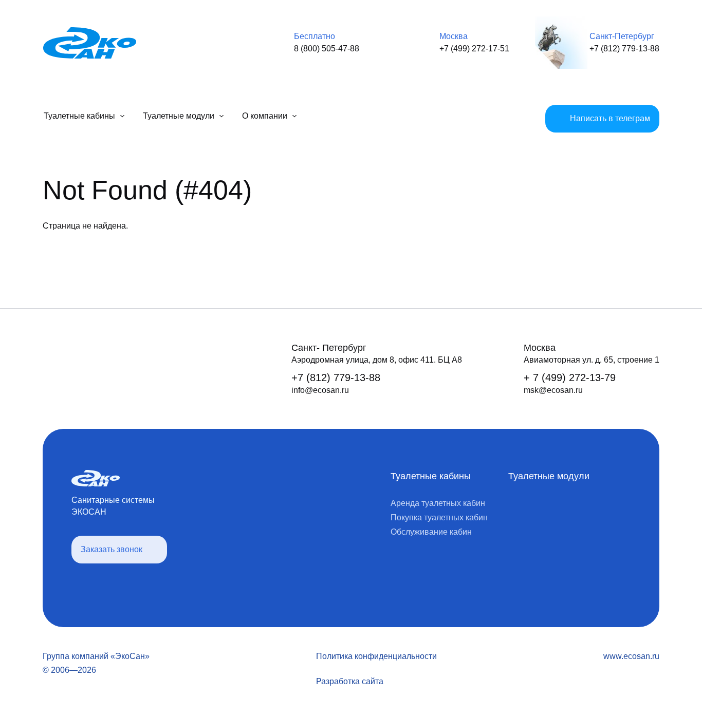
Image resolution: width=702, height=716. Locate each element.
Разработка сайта (349, 681)
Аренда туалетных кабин (438, 503)
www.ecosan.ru (631, 656)
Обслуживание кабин (431, 531)
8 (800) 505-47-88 (326, 49)
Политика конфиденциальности (376, 656)
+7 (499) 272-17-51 (474, 49)
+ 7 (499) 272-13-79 (570, 377)
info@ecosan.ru (320, 390)
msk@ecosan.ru (553, 390)
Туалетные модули (548, 476)
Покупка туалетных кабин (439, 517)
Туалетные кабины (431, 476)
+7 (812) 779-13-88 (624, 49)
